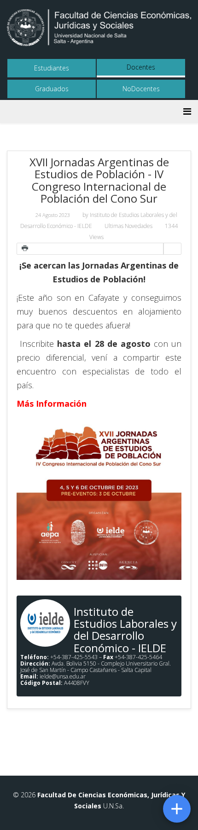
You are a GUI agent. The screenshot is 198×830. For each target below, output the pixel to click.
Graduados (52, 88)
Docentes (141, 67)
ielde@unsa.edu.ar (63, 676)
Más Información (52, 403)
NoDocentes (141, 88)
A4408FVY (54, 683)
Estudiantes (51, 68)
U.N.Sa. (112, 805)
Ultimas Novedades (128, 226)
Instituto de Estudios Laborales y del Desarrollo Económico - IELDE (125, 629)
